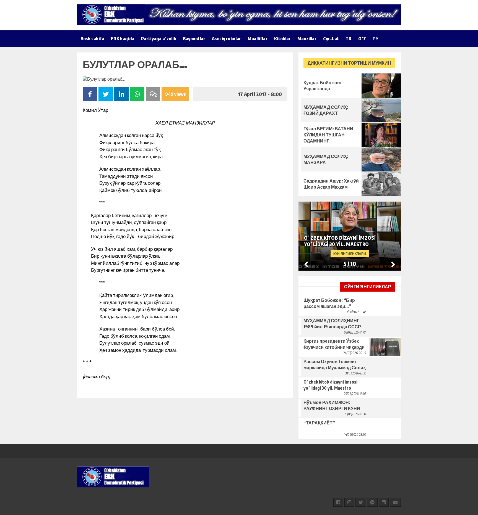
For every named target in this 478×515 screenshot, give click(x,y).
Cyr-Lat (331, 38)
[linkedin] (384, 502)
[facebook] (338, 502)
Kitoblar (282, 38)
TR (348, 38)
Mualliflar (257, 38)
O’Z (362, 38)
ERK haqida (122, 38)
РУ (375, 38)
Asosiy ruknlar (226, 38)
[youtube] (395, 502)
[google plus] (372, 502)
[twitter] (360, 502)
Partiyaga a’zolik (158, 38)
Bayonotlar (194, 38)
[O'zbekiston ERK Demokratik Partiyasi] (113, 14)
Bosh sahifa (92, 38)
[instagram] (349, 502)
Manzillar (306, 38)
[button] (393, 264)
